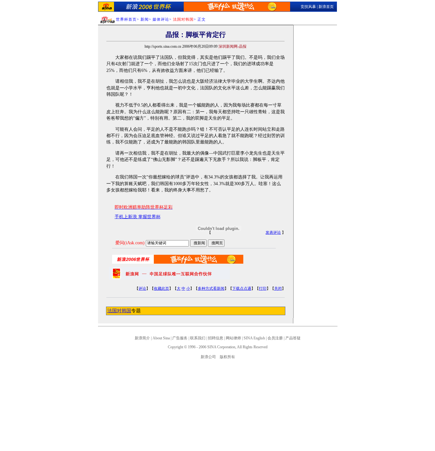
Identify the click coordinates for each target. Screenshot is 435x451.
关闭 (278, 288)
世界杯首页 (126, 19)
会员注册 (275, 338)
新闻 (144, 19)
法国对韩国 (119, 310)
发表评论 (273, 232)
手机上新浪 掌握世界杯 (137, 216)
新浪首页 (326, 6)
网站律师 (233, 338)
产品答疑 (293, 338)
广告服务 (180, 338)
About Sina (161, 338)
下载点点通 (241, 288)
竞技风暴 (308, 6)
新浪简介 (142, 338)
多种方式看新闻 (211, 288)
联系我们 (197, 338)
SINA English (254, 338)
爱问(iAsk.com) (130, 242)
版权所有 (227, 357)
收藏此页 (161, 288)
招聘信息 (215, 338)
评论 (142, 288)
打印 (263, 288)
